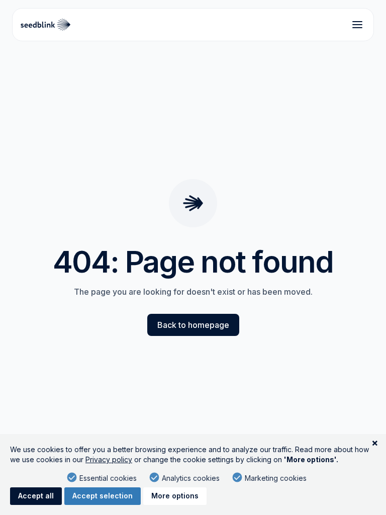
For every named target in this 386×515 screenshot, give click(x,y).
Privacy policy (108, 459)
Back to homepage (193, 325)
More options (175, 495)
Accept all (36, 495)
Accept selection (102, 495)
